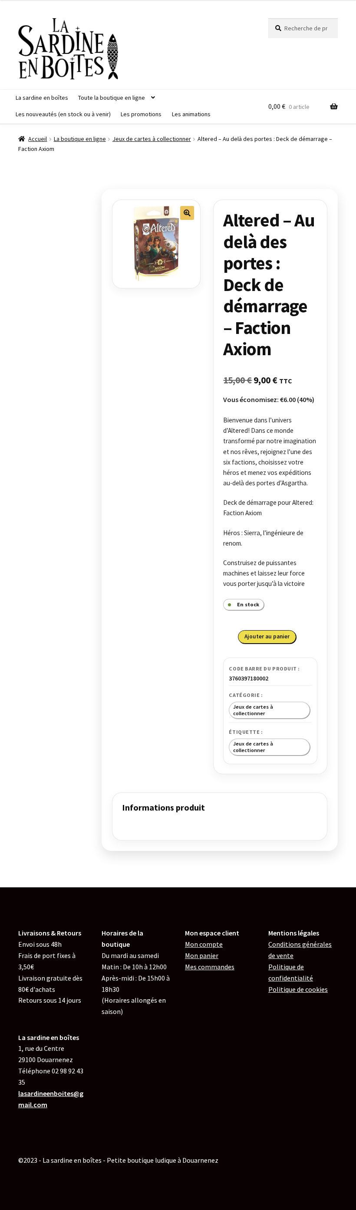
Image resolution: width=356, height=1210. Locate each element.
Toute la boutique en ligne (111, 97)
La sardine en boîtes (42, 97)
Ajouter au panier (267, 636)
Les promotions (141, 114)
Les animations (191, 114)
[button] (187, 213)
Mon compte (204, 944)
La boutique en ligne (80, 139)
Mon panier (201, 955)
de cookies (298, 989)
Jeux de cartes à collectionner (151, 139)
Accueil (37, 139)
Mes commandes (209, 966)
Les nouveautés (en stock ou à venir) (63, 114)
